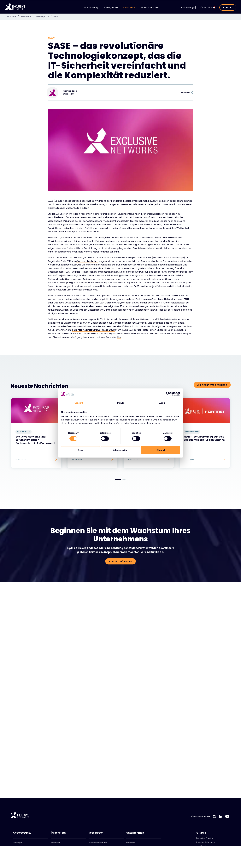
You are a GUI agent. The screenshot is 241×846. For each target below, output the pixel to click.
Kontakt (227, 7)
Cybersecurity (22, 832)
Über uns (130, 842)
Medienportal (44, 16)
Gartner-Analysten (87, 261)
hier (119, 337)
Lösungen (17, 842)
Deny (80, 450)
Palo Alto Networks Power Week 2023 (93, 330)
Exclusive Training (204, 838)
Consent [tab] (78, 403)
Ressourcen (27, 16)
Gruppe (201, 832)
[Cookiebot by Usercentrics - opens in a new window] (168, 394)
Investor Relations (205, 842)
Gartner (111, 326)
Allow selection (120, 450)
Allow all (160, 450)
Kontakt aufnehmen (120, 561)
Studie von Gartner (96, 306)
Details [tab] (120, 403)
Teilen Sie (185, 92)
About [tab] (162, 403)
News (56, 16)
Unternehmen (135, 832)
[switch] (105, 438)
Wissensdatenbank (98, 842)
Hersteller (55, 842)
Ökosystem (58, 832)
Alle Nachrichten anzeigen (212, 384)
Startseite (13, 16)
